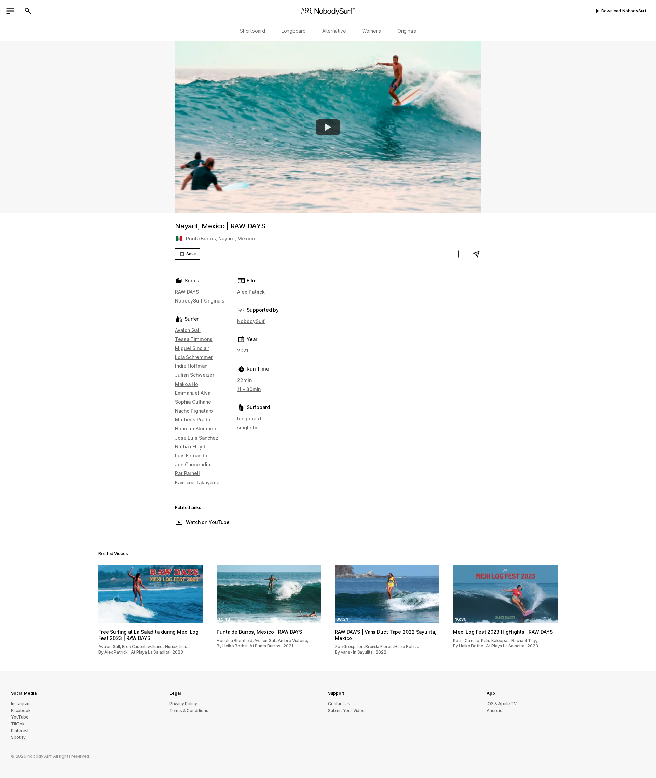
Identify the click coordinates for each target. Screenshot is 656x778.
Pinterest (20, 730)
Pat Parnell (187, 473)
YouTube (19, 717)
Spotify (18, 737)
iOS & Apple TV (501, 703)
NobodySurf (251, 321)
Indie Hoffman (191, 366)
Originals (406, 31)
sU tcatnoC (339, 703)
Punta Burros (201, 238)
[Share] (476, 254)
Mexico (246, 238)
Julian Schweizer (194, 375)
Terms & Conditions (188, 710)
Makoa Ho (186, 384)
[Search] (28, 11)
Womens (371, 31)
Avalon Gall (188, 330)
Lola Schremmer (194, 357)
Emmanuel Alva (192, 393)
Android (495, 710)
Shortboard (252, 31)
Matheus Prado (192, 419)
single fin (247, 427)
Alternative (334, 31)
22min (244, 380)
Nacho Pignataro (194, 411)
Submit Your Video (346, 710)
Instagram (21, 703)
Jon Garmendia (192, 464)
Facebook (20, 710)
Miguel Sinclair (192, 348)
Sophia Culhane (193, 402)
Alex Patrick (251, 292)
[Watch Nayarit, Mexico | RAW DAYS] (328, 127)
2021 (242, 350)
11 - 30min (249, 389)
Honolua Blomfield (196, 428)
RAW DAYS (187, 292)
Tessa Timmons (194, 339)
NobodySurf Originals (199, 301)
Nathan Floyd (190, 447)
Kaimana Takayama (197, 482)
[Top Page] (328, 11)
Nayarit (226, 238)
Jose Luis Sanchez (196, 438)
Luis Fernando (191, 455)
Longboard (294, 31)
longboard (249, 418)
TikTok (18, 723)
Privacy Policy (183, 703)
